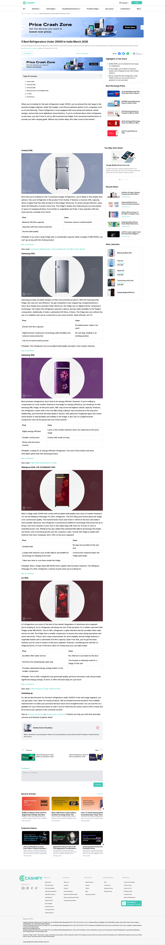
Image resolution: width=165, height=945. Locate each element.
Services (47, 877)
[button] (136, 2)
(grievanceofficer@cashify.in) (31, 928)
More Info (126, 877)
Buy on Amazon (27, 245)
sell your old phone (36, 714)
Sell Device (88, 877)
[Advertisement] (62, 135)
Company (66, 877)
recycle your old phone (55, 714)
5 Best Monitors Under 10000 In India (45, 689)
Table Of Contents (30, 76)
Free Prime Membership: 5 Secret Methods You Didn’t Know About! (57, 249)
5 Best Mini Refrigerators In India (43, 463)
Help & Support (108, 877)
